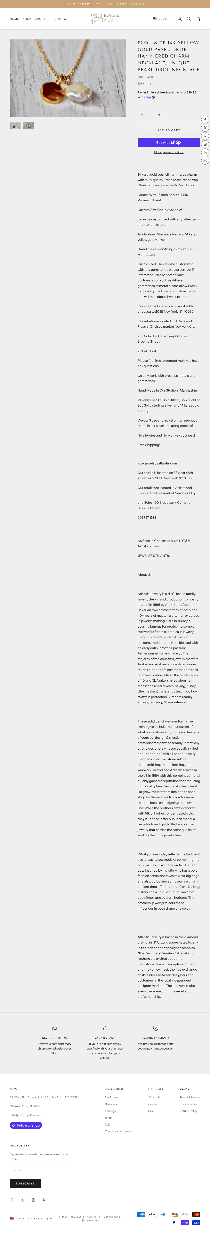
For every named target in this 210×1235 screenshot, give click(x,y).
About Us (43, 18)
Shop (27, 18)
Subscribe (25, 1183)
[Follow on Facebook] (12, 1200)
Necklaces (111, 1097)
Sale (108, 1124)
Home (14, 18)
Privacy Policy (188, 1104)
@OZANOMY (90, 1220)
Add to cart (169, 130)
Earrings (110, 1111)
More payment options (169, 152)
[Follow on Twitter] (23, 1200)
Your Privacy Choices (118, 1131)
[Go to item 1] (15, 126)
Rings (108, 1118)
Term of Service (190, 1097)
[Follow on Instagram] (33, 1200)
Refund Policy (188, 1111)
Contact (62, 18)
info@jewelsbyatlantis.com (27, 1115)
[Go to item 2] (28, 126)
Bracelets (111, 1104)
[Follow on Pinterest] (44, 1200)
